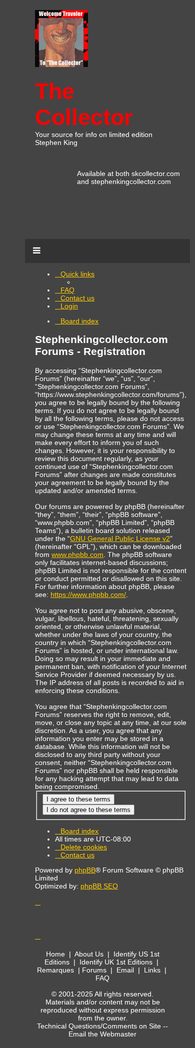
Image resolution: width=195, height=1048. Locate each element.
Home (55, 954)
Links (152, 970)
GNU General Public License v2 (120, 538)
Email (125, 970)
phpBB (85, 870)
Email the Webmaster (102, 1034)
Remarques (55, 970)
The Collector (84, 104)
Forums (94, 970)
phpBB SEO (99, 886)
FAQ (103, 978)
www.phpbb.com (78, 554)
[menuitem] (64, 290)
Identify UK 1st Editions (116, 962)
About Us (89, 954)
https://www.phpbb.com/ (88, 594)
